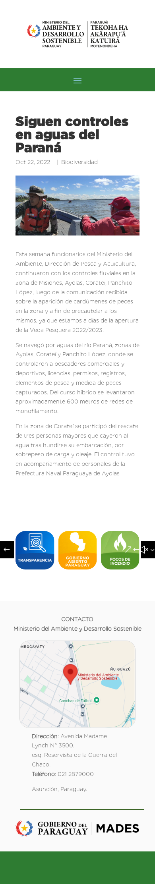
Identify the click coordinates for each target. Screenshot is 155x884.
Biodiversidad (79, 162)
